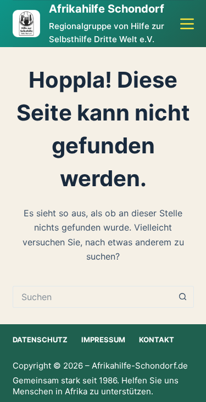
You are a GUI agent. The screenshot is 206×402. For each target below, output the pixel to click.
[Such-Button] (183, 297)
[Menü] (187, 24)
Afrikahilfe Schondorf (106, 8)
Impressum (103, 339)
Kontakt (156, 339)
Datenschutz (40, 339)
